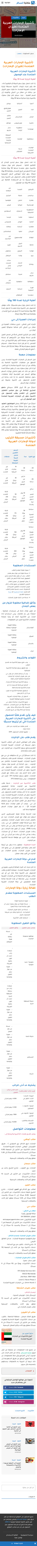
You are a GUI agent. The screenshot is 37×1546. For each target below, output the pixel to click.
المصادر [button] (29, 1371)
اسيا (23, 17)
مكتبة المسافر (26, 1353)
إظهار (19, 53)
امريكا (14, 1460)
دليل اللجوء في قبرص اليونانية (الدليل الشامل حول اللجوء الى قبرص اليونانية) (13, 1447)
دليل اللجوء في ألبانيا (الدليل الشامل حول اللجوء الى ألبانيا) (11, 1429)
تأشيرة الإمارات (20, 1411)
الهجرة (19, 1460)
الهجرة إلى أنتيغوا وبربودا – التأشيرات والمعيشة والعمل (12, 1465)
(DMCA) (7, 1522)
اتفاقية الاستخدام (12, 1535)
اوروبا (14, 1424)
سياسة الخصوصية (27, 1535)
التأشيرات (16, 17)
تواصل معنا (18, 1538)
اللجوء (19, 1424)
